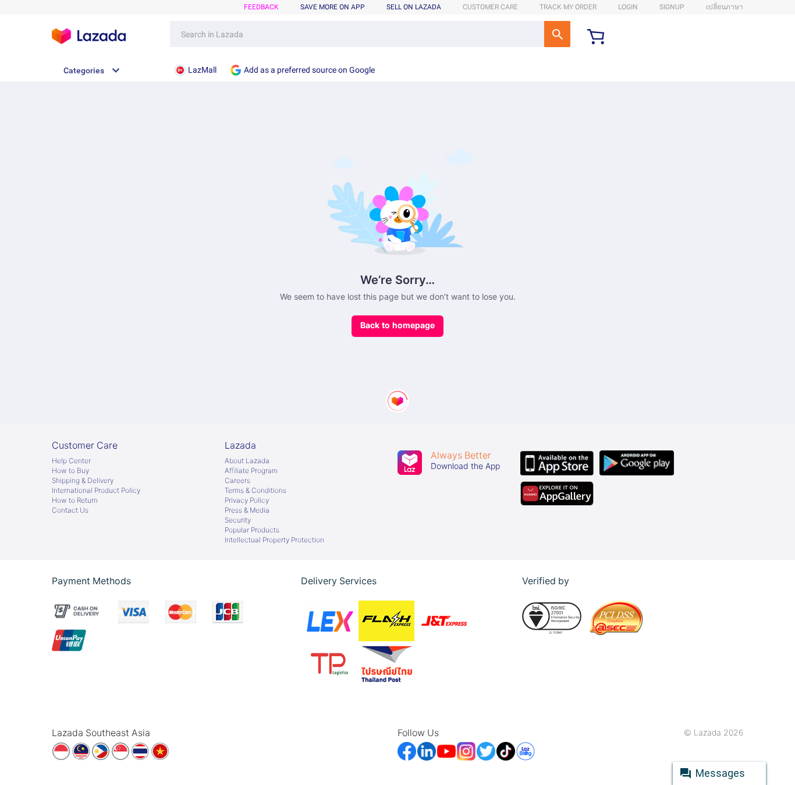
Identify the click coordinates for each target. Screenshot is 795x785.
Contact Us (70, 510)
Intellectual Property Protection (274, 540)
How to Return (75, 500)
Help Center (71, 461)
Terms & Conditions (255, 490)
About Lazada (247, 461)
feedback (261, 7)
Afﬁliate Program (251, 471)
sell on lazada (413, 7)
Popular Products (252, 530)
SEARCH (557, 34)
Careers (237, 480)
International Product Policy (96, 490)
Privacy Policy (247, 500)
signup (671, 7)
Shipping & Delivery (82, 480)
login (628, 7)
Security (238, 520)
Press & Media (247, 510)
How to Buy (70, 471)
